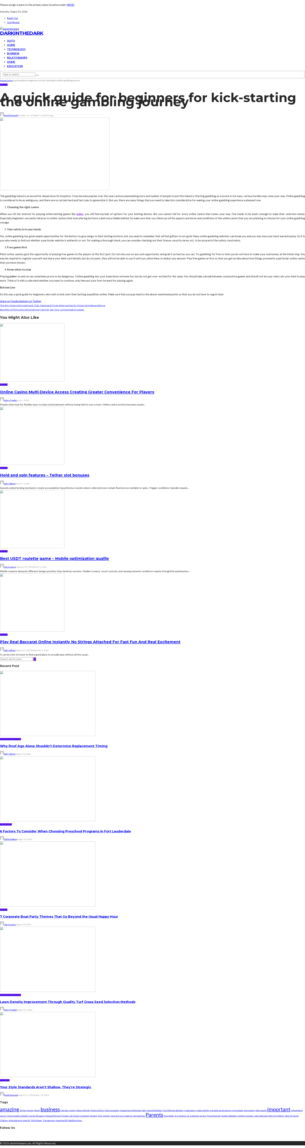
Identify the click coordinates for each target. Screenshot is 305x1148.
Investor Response (37, 1116)
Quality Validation (229, 1116)
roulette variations (245, 1116)
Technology (16, 49)
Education (15, 66)
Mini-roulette (104, 1116)
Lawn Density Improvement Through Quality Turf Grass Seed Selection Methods (67, 1002)
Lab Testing (74, 1116)
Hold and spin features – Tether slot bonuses (44, 475)
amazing (9, 1109)
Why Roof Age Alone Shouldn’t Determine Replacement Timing (53, 746)
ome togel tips (139, 1116)
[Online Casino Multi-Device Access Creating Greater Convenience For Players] (32, 380)
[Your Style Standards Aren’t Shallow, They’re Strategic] (47, 1076)
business (50, 1109)
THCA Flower (36, 1120)
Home (11, 45)
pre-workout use (182, 1116)
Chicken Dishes (97, 1110)
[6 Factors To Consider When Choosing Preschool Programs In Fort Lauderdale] (47, 820)
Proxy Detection (214, 1116)
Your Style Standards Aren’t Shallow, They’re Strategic (45, 1087)
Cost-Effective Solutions (173, 1110)
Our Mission (13, 22)
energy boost (237, 1110)
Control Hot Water (154, 1110)
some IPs (26, 1120)
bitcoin (37, 1110)
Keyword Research (53, 1116)
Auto (11, 40)
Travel (3, 910)
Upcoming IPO (62, 1120)
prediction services (198, 1116)
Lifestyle (5, 1080)
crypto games (190, 1110)
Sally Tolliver (10, 483)
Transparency (49, 1120)
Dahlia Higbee (10, 839)
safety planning (15, 1120)
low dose (93, 1116)
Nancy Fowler (10, 400)
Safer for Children (276, 1116)
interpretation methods (17, 1116)
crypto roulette (202, 1110)
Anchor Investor (27, 1110)
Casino (4, 85)
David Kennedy (11, 115)
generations (249, 1110)
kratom (65, 1116)
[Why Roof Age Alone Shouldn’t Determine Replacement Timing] (47, 735)
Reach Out (12, 18)
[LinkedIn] (164, 1136)
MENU (70, 4)
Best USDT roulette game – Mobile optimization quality (54, 558)
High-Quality (261, 1110)
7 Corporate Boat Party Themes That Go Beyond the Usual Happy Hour (59, 917)
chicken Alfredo (83, 1110)
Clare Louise (10, 567)
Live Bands (84, 1116)
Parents (154, 1115)
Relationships (17, 57)
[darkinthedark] (9, 28)
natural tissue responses (121, 1116)
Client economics (112, 1110)
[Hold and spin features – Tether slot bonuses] (32, 463)
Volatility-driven (75, 1120)
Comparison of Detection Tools (133, 1110)
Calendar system (67, 1110)
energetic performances (221, 1110)
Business (13, 53)
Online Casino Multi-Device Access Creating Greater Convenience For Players (77, 392)
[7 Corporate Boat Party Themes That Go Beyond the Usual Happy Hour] (47, 905)
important (278, 1109)
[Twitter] (156, 1136)
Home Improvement (10, 739)
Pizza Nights (169, 1116)
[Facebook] (147, 1136)
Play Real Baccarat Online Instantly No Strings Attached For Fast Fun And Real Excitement (90, 642)
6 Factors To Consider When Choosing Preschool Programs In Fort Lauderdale (65, 831)
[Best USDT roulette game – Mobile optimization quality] (32, 547)
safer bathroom (261, 1116)
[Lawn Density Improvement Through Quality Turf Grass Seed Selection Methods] (47, 990)
